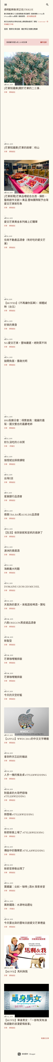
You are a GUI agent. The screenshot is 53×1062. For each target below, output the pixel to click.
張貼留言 (12, 92)
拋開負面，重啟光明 (15, 361)
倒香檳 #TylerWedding (19, 814)
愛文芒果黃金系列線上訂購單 (21, 221)
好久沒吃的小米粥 (14, 442)
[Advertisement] (26, 117)
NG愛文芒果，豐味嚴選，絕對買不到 (25, 343)
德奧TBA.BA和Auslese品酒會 (21, 514)
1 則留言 (12, 446)
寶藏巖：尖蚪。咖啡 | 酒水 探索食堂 (24, 886)
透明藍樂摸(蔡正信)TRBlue (18, 9)
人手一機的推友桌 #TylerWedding (25, 775)
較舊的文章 (45, 1038)
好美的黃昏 (10, 325)
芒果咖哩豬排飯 (13, 659)
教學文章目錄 (14, 29)
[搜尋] (47, 4)
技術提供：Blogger (28, 1054)
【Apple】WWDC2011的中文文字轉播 (26, 739)
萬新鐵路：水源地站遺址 (18, 905)
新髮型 (8, 640)
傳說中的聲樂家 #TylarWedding (24, 850)
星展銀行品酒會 (13, 496)
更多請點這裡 (31, 16)
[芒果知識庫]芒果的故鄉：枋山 (21, 147)
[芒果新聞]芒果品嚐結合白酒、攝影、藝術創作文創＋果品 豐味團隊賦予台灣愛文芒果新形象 (26, 200)
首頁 (6, 29)
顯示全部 (43, 42)
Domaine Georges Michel (21, 586)
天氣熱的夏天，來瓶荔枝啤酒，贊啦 (24, 604)
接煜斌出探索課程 (14, 460)
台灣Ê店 (8, 478)
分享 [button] (5, 92)
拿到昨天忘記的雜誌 (15, 756)
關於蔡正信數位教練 (29, 29)
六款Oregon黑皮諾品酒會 (20, 622)
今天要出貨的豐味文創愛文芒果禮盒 (24, 923)
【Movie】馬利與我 (16, 971)
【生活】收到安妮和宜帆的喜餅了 (23, 532)
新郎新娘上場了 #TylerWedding (24, 832)
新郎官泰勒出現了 (14, 868)
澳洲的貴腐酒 (12, 550)
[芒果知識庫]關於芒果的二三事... (22, 88)
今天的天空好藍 (13, 695)
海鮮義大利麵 (12, 569)
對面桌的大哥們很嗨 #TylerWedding (15, 794)
